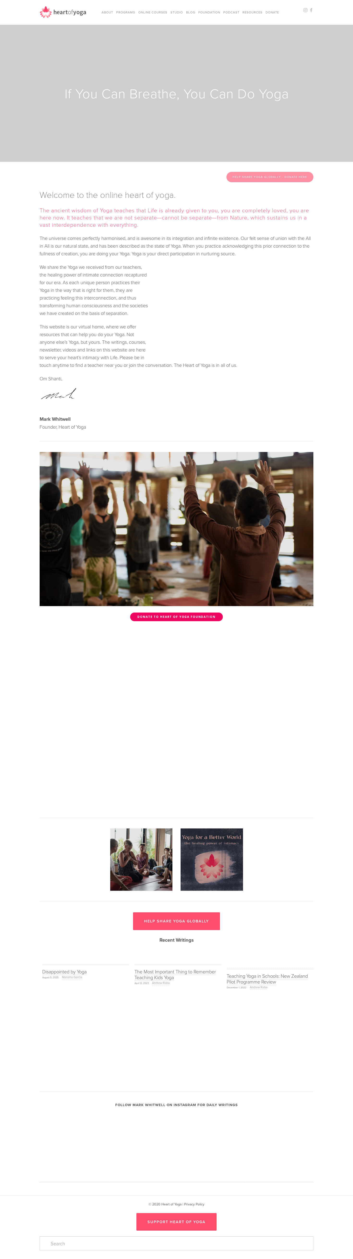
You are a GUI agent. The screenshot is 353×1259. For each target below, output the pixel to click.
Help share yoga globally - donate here (270, 177)
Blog (190, 12)
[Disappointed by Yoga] (85, 961)
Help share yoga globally (176, 921)
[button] (305, 952)
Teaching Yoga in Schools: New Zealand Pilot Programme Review (267, 978)
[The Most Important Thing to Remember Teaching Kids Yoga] (177, 961)
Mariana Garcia (72, 977)
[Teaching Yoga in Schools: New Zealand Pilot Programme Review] (270, 963)
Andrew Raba (161, 983)
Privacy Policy (194, 1204)
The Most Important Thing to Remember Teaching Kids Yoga (175, 974)
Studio (176, 12)
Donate (272, 12)
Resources (252, 12)
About (107, 12)
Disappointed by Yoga (64, 971)
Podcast (231, 12)
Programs (125, 12)
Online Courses (152, 12)
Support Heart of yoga (176, 1222)
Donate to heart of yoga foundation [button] (176, 617)
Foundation (209, 12)
